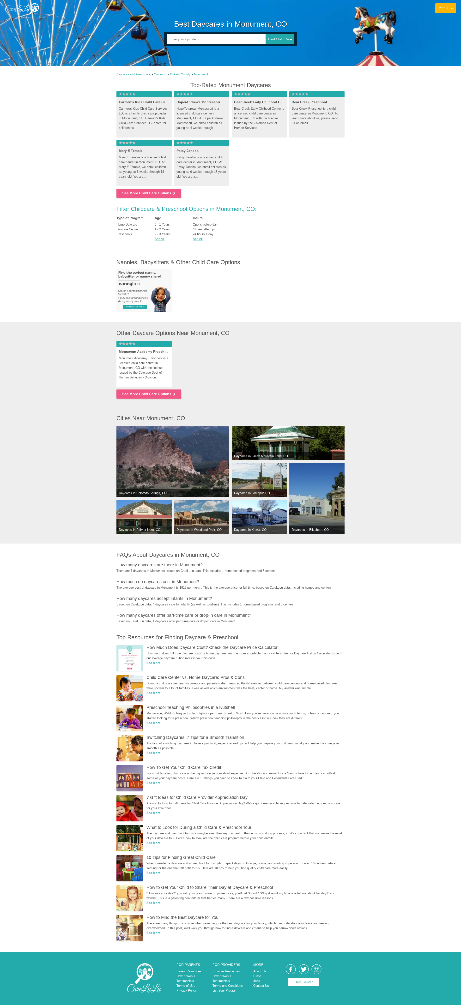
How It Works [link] (185, 976)
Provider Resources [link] (226, 971)
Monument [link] (201, 74)
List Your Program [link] (224, 990)
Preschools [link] (124, 234)
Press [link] (257, 976)
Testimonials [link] (185, 981)
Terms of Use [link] (185, 985)
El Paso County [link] (180, 74)
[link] (22, 8)
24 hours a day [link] (203, 234)
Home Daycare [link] (126, 224)
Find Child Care (280, 39)
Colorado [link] (160, 74)
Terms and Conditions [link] (227, 985)
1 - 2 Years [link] (162, 229)
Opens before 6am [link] (205, 224)
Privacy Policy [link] (186, 990)
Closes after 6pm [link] (205, 229)
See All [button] (159, 239)
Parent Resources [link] (188, 971)
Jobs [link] (256, 981)
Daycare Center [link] (127, 229)
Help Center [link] (304, 982)
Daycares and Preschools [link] (133, 74)
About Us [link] (259, 971)
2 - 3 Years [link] (162, 234)
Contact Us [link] (261, 985)
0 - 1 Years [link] (162, 224)
